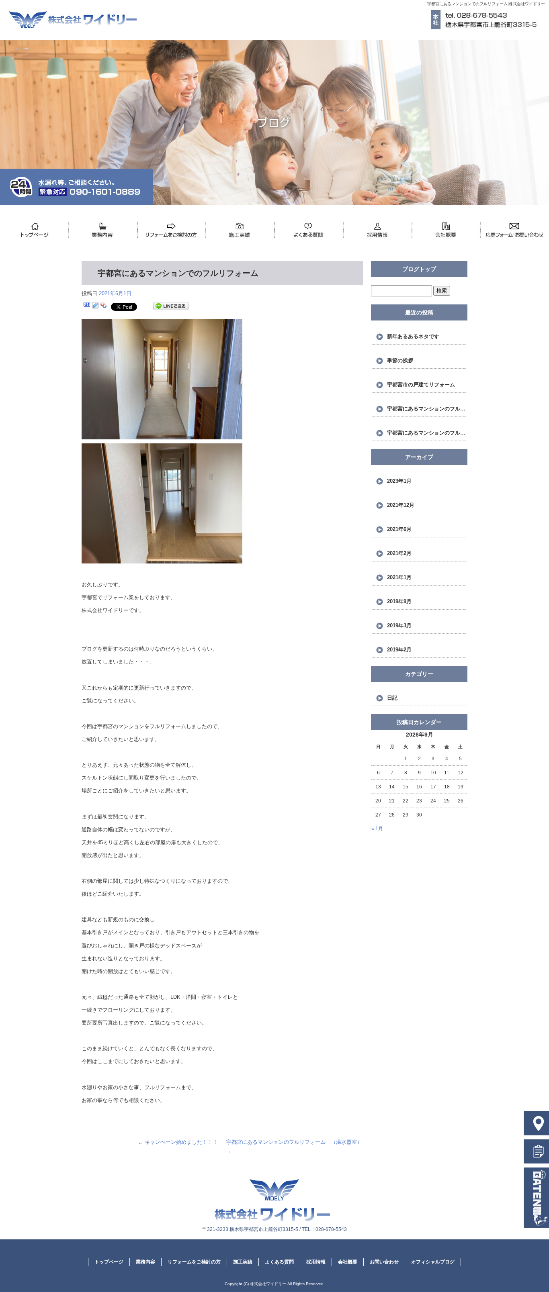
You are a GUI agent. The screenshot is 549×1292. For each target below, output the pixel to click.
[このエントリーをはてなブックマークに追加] (87, 306)
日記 (392, 698)
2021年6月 (399, 529)
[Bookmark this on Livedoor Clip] (95, 306)
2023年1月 (399, 481)
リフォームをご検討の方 (171, 230)
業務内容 (103, 230)
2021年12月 (400, 505)
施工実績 (240, 230)
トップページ (34, 230)
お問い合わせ (514, 230)
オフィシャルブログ (433, 1262)
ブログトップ (419, 269)
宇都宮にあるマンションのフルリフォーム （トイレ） (427, 433)
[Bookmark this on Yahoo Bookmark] (103, 306)
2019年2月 (399, 650)
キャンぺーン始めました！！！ (178, 1142)
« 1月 (377, 828)
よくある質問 (308, 230)
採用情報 (377, 230)
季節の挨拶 (400, 360)
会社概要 (446, 230)
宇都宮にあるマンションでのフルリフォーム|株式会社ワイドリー (486, 4)
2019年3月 (399, 626)
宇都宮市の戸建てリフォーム (421, 385)
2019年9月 (399, 601)
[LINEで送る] (170, 306)
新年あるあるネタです (413, 336)
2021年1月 (399, 577)
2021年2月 (399, 553)
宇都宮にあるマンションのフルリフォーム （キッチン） (427, 409)
